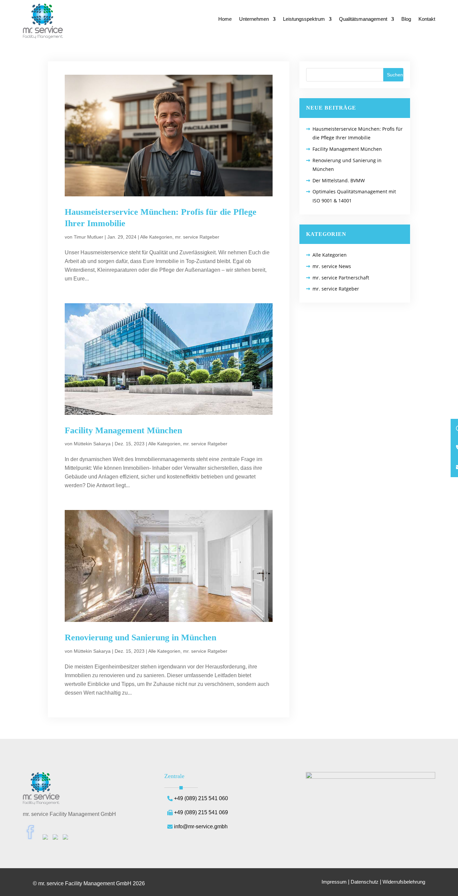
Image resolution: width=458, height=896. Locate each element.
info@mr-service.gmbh (201, 826)
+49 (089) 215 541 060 (201, 798)
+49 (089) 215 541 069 (201, 812)
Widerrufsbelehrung (404, 882)
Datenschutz (365, 882)
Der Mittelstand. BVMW (338, 180)
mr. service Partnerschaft (340, 277)
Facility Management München (123, 430)
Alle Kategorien (156, 237)
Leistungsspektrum (304, 19)
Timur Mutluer (88, 237)
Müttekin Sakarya (92, 443)
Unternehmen (254, 19)
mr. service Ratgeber (197, 237)
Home (225, 19)
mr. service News (331, 266)
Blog (406, 19)
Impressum (334, 882)
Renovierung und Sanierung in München (140, 637)
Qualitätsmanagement (363, 19)
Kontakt (426, 19)
